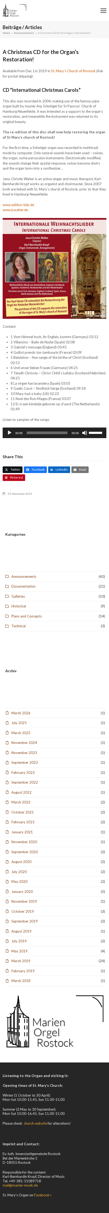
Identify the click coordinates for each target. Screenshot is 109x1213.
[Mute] (84, 432)
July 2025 (19, 723)
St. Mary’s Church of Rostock (73, 71)
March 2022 (20, 802)
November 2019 (24, 901)
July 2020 (19, 872)
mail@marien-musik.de (20, 1185)
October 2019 (22, 911)
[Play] (9, 432)
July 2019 (19, 941)
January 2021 (22, 832)
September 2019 (24, 921)
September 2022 (24, 782)
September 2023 (24, 762)
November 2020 (24, 842)
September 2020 (24, 852)
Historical (18, 606)
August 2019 (21, 931)
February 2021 (23, 822)
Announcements (23, 576)
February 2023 (23, 772)
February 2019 (23, 971)
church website (35, 1123)
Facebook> (43, 1195)
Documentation (23, 586)
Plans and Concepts (26, 616)
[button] (103, 10)
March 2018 (20, 981)
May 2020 (19, 881)
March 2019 (20, 961)
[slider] (96, 432)
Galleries (18, 596)
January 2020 (22, 891)
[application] (54, 433)
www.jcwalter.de (15, 210)
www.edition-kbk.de (18, 205)
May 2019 (19, 951)
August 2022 (21, 792)
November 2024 (24, 742)
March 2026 (20, 713)
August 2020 (21, 862)
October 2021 (22, 812)
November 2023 (24, 753)
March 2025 (20, 733)
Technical (18, 626)
